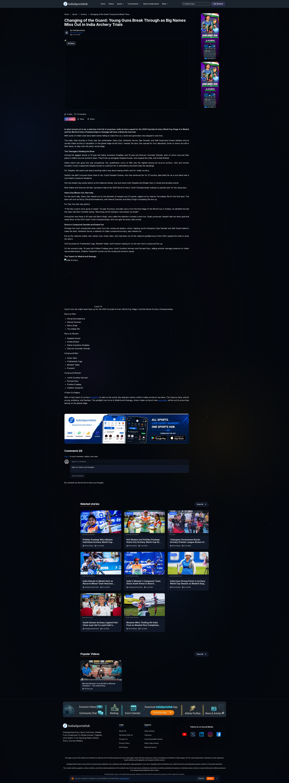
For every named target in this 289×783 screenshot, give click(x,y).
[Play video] (101, 670)
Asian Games (149, 731)
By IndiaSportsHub (77, 30)
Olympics (148, 735)
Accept (210, 778)
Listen (71, 119)
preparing (95, 397)
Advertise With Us (126, 735)
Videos (111, 4)
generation (162, 400)
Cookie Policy (124, 778)
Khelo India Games (151, 743)
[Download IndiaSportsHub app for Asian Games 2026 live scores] (210, 85)
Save (82, 119)
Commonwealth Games (153, 739)
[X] (193, 734)
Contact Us (123, 739)
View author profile (76, 32)
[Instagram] (210, 734)
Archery (84, 14)
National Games (150, 747)
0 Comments (81, 114)
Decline (201, 778)
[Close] (216, 778)
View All (200, 504)
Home (103, 4)
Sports (119, 4)
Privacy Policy (124, 743)
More (164, 4)
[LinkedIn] (201, 734)
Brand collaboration (151, 4)
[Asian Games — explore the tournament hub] (210, 36)
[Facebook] (218, 734)
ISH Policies (123, 747)
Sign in (67, 456)
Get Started (218, 4)
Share (92, 119)
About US (122, 731)
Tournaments (133, 4)
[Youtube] (184, 734)
